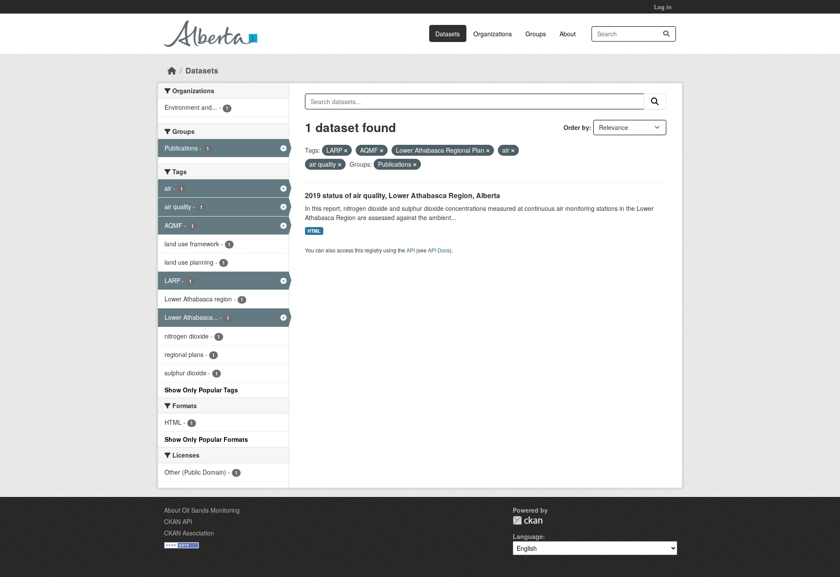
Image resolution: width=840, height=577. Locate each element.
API (410, 250)
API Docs (439, 250)
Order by (576, 127)
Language (528, 536)
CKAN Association (189, 532)
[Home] (172, 70)
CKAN (527, 520)
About (568, 33)
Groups (535, 33)
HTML (314, 230)
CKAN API (178, 521)
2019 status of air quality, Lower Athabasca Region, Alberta (402, 195)
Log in (663, 7)
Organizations (492, 33)
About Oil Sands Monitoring (202, 510)
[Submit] (666, 34)
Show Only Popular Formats (206, 439)
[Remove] (345, 150)
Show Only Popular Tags (201, 389)
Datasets (447, 33)
